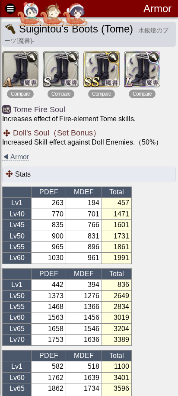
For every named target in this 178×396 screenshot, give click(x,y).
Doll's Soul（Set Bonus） (57, 133)
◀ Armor (15, 157)
